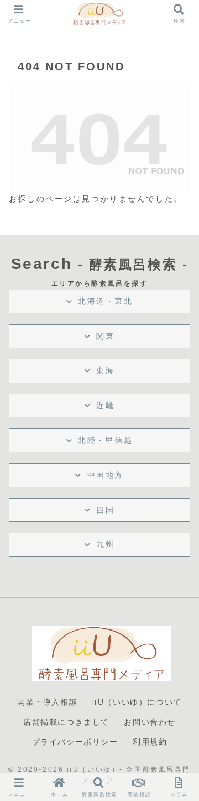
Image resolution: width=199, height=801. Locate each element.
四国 (105, 509)
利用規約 (150, 742)
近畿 (105, 405)
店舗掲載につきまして (66, 722)
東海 (105, 370)
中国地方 (105, 475)
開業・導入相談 (47, 702)
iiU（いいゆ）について (137, 702)
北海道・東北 (105, 301)
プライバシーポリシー (75, 742)
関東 (105, 336)
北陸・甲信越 (105, 440)
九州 (105, 544)
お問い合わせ (150, 722)
